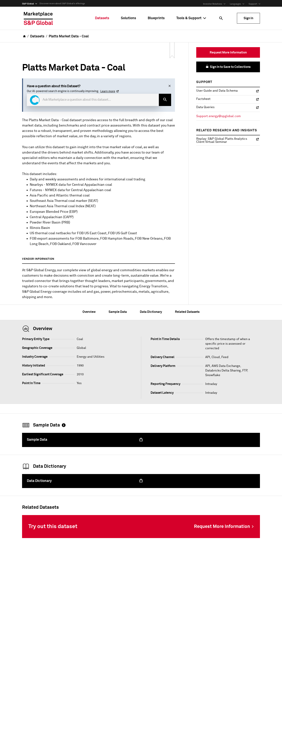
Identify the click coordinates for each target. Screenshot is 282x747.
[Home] (38, 18)
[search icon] (221, 18)
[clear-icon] (169, 86)
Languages (235, 4)
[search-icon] (165, 100)
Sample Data (118, 311)
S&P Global (28, 4)
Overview (89, 311)
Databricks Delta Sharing (223, 370)
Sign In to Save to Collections (230, 66)
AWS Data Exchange (226, 365)
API (207, 365)
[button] (35, 100)
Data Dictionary (151, 311)
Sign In (248, 18)
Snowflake (212, 375)
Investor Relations (212, 4)
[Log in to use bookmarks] (172, 50)
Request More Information (228, 52)
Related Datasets (187, 311)
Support (253, 4)
